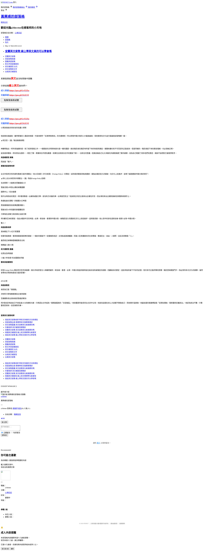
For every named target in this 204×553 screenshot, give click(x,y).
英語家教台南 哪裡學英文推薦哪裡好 (19, 322)
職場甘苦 (17, 414)
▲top (3, 418)
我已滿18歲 (5, 549)
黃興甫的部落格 (13, 16)
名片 (6, 42)
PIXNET (86, 523)
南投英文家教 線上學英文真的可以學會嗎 (20, 335)
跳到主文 (4, 22)
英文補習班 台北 (11, 66)
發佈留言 (4, 435)
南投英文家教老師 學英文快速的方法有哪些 (21, 320)
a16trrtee (4, 396)
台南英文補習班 (11, 72)
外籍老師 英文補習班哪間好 (15, 327)
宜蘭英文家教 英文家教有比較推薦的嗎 (19, 330)
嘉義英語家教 (10, 61)
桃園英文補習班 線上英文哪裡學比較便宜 (20, 332)
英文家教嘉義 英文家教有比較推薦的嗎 (19, 325)
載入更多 (4, 422)
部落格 (7, 40)
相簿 (6, 37)
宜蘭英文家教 (10, 56)
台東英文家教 (10, 357)
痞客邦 (15, 408)
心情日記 (18, 33)
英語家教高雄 (10, 59)
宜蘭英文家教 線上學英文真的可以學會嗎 (28, 51)
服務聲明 (122, 523)
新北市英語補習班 (12, 64)
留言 (20, 408)
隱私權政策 (113, 523)
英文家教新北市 (11, 69)
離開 (12, 549)
